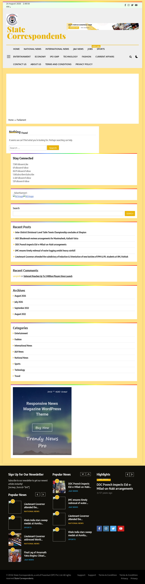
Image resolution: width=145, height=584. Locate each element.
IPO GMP (54, 56)
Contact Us (19, 64)
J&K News (78, 49)
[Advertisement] (72, 97)
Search (16, 208)
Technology (70, 56)
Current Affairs (104, 56)
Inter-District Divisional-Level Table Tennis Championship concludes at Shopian (50, 232)
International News (57, 49)
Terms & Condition (108, 575)
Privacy (124, 578)
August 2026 (20, 295)
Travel (17, 375)
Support (81, 575)
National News (32, 49)
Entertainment (22, 56)
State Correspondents (36, 32)
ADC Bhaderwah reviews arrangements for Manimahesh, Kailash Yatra (46, 238)
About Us (36, 64)
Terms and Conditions (58, 64)
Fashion (86, 56)
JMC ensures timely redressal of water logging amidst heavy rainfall (45, 250)
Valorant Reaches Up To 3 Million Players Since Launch (48, 276)
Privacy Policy (84, 64)
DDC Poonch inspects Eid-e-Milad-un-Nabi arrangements (40, 244)
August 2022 (20, 314)
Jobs (91, 47)
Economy (40, 56)
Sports (101, 49)
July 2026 (19, 301)
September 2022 (22, 307)
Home (16, 49)
